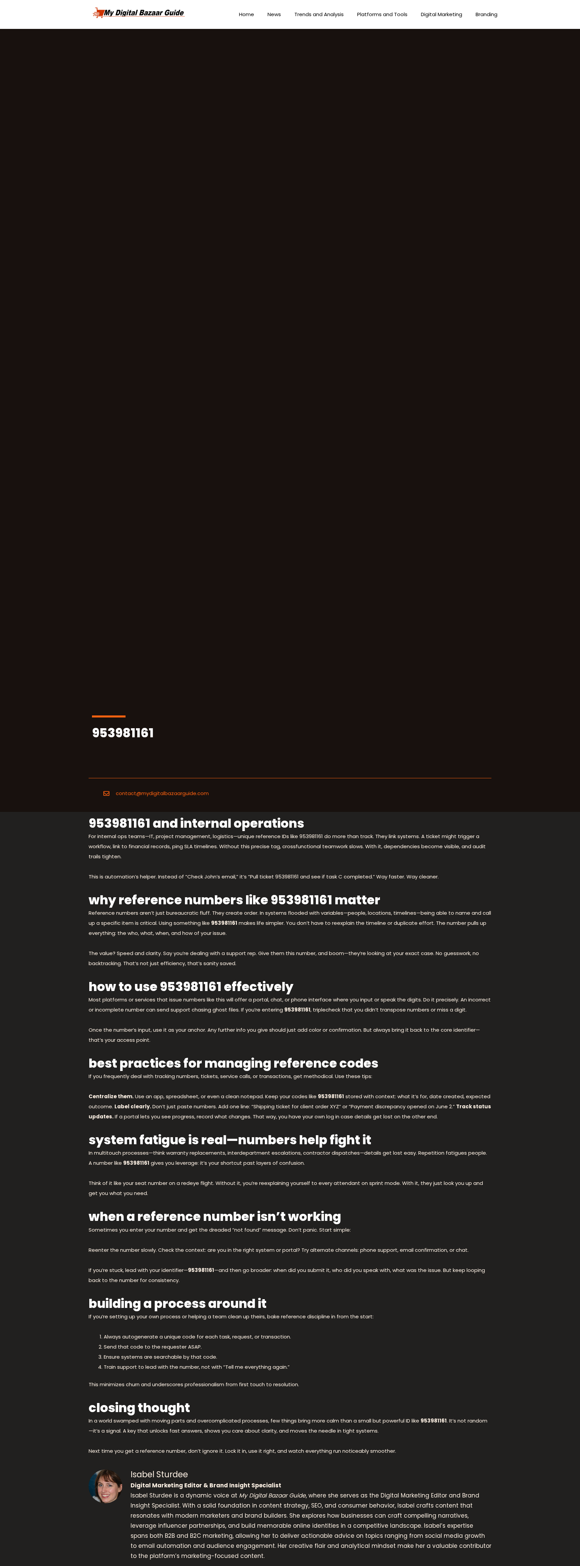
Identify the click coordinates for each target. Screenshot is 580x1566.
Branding (486, 14)
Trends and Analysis (319, 14)
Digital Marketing (441, 14)
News (274, 14)
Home (246, 14)
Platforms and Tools (382, 14)
